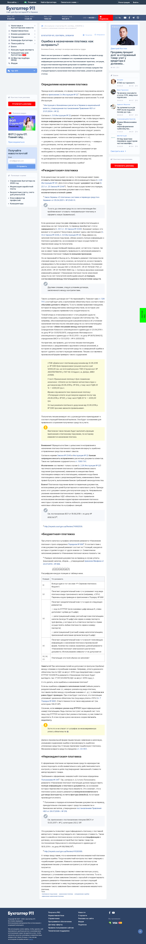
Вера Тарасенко (123, 90)
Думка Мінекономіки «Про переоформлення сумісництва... (127, 125)
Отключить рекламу (21, 104)
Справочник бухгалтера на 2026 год (22, 182)
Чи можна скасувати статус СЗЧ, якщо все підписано (127, 95)
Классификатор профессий (17, 199)
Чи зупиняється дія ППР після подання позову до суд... (126, 109)
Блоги (14, 47)
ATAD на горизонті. (126, 83)
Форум (14, 63)
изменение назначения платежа (53, 896)
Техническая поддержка (58, 931)
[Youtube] (125, 17)
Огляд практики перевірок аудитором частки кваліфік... (127, 141)
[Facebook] (129, 17)
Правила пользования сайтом (61, 928)
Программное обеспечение (60, 921)
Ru (120, 18)
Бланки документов (20, 34)
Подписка (104, 19)
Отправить (22, 166)
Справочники (17, 37)
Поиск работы (17, 44)
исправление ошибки (82, 894)
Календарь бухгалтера (22, 40)
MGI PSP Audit (122, 136)
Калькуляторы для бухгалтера (19, 54)
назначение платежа (66, 894)
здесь (31, 939)
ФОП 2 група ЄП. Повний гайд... (17, 136)
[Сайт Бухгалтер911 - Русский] (21, 913)
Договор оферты (55, 925)
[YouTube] (113, 913)
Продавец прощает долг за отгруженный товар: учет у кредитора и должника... (123, 58)
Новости (81, 912)
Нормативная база (19, 31)
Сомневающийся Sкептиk (126, 119)
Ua (116, 18)
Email (10, 157)
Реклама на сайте (86, 918)
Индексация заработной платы (21, 187)
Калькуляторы (16, 203)
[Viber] (138, 17)
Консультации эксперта (22, 50)
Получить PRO (54, 912)
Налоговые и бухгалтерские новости (22, 27)
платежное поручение (49, 894)
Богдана (120, 80)
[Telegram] (133, 17)
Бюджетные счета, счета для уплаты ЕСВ (22, 193)
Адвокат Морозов (123, 104)
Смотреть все (117, 151)
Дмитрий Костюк (119, 48)
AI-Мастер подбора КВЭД (20, 59)
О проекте (82, 915)
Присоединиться (16, 142)
